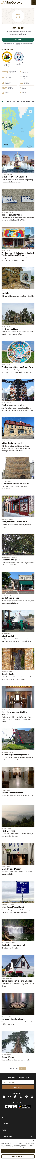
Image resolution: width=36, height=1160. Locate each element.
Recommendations (23, 102)
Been (3, 102)
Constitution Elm (8, 674)
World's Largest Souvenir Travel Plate (17, 367)
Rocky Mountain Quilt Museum (14, 522)
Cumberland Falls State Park (13, 945)
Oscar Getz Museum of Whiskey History (15, 713)
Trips (4, 1130)
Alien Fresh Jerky (9, 636)
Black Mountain (8, 831)
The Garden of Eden (10, 329)
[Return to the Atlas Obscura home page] (12, 2)
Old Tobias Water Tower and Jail (15, 484)
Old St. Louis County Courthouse (15, 177)
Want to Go (11, 102)
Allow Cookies (18, 1151)
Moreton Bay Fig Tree (11, 560)
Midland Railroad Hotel (12, 443)
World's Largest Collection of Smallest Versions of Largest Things (18, 254)
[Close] (33, 1141)
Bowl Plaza (6, 293)
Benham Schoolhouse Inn (12, 793)
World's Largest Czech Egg (13, 405)
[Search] (29, 2)
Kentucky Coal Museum (12, 869)
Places (4, 1117)
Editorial (6, 1124)
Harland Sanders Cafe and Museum (17, 981)
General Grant (8, 1057)
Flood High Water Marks (12, 215)
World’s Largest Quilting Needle (15, 755)
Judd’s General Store (10, 598)
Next (22, 1068)
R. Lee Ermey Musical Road (13, 907)
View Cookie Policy (18, 1147)
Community (7, 1136)
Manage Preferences (18, 1156)
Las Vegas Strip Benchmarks (13, 1019)
